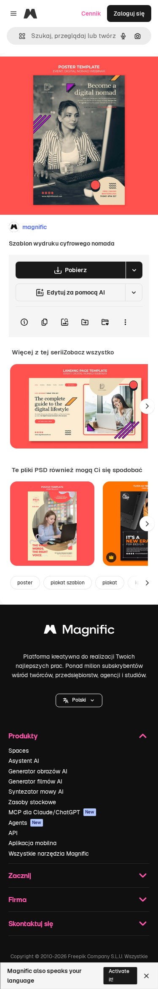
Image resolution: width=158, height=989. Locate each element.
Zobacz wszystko (89, 352)
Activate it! (119, 975)
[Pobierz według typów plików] (134, 270)
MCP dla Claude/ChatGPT (51, 812)
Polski (79, 700)
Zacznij (19, 875)
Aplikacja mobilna (32, 843)
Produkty (22, 735)
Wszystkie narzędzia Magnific (48, 853)
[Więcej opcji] (125, 321)
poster (25, 582)
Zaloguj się (129, 13)
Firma (17, 899)
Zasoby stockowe (32, 802)
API (13, 833)
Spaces (18, 750)
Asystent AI (23, 761)
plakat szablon (68, 582)
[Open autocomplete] (18, 36)
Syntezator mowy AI (36, 791)
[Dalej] (147, 406)
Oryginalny (58, 72)
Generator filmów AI (35, 781)
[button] (79, 700)
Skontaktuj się (30, 923)
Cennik (91, 13)
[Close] (146, 976)
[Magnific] (79, 631)
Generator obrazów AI (37, 771)
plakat (109, 582)
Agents (24, 823)
